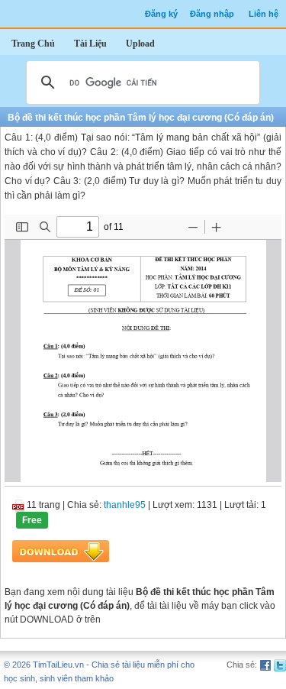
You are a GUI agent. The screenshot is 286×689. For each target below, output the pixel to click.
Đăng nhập (212, 13)
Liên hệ (263, 13)
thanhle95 (125, 505)
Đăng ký (161, 13)
